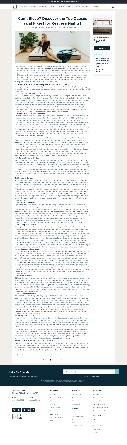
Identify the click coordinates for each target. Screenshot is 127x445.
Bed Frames (54, 414)
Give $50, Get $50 (77, 426)
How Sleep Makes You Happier (102, 70)
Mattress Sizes (98, 401)
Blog (94, 419)
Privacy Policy (66, 381)
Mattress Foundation (56, 417)
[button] (25, 6)
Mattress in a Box (98, 397)
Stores (95, 422)
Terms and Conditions (57, 381)
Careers (95, 432)
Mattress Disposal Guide (101, 410)
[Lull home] (14, 416)
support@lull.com (35, 400)
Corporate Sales (98, 426)
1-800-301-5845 (18, 400)
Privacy (74, 422)
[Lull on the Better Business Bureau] (20, 416)
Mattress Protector (56, 397)
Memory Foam (76, 404)
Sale (51, 420)
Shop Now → (102, 48)
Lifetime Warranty (77, 416)
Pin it (60, 359)
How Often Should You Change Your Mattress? (102, 59)
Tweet (46, 359)
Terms (74, 419)
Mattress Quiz (97, 394)
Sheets (52, 404)
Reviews (74, 397)
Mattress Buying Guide (100, 407)
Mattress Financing (99, 404)
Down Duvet (54, 410)
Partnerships (97, 429)
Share (53, 359)
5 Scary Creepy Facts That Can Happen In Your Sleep (103, 65)
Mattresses (53, 394)
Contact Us (75, 413)
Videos (74, 401)
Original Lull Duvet (56, 407)
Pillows (52, 401)
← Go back (19, 355)
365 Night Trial (76, 394)
